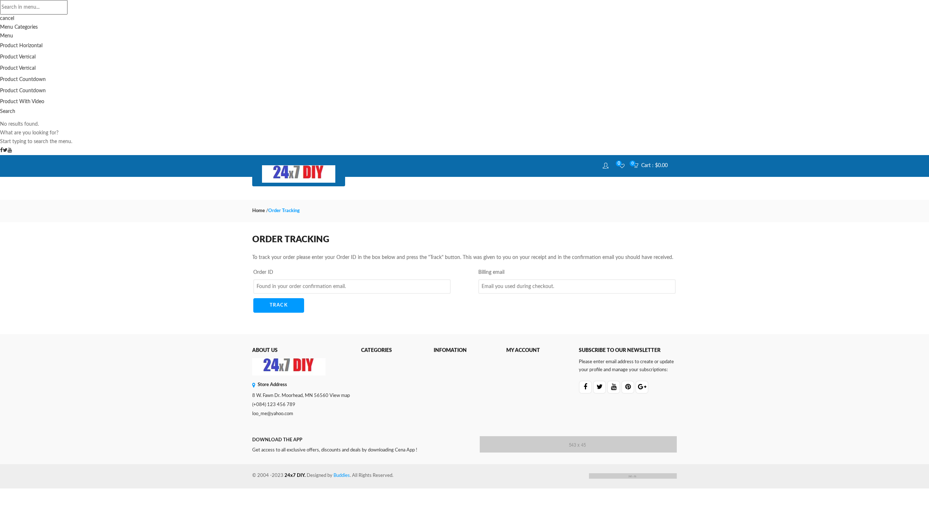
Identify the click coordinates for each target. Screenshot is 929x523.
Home (258, 210)
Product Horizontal (21, 45)
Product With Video (22, 101)
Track (279, 305)
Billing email (491, 272)
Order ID (263, 272)
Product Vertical (18, 57)
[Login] (606, 166)
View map (340, 395)
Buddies (341, 475)
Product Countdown (23, 79)
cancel (7, 18)
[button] (653, 166)
